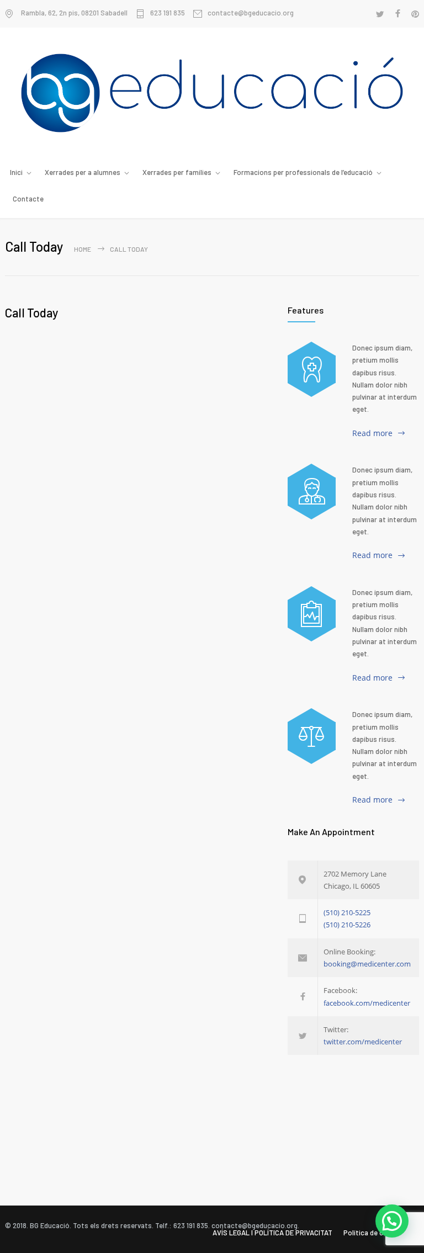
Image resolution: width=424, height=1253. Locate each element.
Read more (372, 433)
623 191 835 (167, 13)
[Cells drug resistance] (312, 491)
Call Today (31, 312)
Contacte (28, 198)
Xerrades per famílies (176, 172)
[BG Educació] (212, 93)
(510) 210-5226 (347, 925)
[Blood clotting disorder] (312, 369)
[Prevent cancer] (312, 736)
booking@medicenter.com (367, 964)
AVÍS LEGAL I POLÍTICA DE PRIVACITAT (272, 1232)
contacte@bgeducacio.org (251, 13)
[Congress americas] (312, 614)
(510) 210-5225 (347, 912)
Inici (16, 172)
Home (82, 249)
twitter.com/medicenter (363, 1042)
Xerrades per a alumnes (82, 172)
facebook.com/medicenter (367, 1003)
